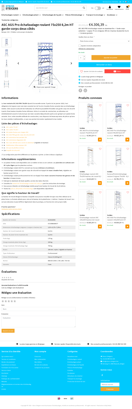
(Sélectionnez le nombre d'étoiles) (18, 298)
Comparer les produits (42, 368)
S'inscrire (38, 356)
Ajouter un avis (8, 331)
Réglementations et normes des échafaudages (16, 385)
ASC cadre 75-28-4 (12, 130)
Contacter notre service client (12, 209)
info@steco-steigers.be (110, 361)
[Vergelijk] (121, 2)
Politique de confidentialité (11, 379)
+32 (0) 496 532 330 (108, 359)
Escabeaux (71, 373)
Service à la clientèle (110, 2)
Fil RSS (4, 389)
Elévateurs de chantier (75, 376)
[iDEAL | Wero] (59, 399)
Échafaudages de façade (76, 365)
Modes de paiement (8, 362)
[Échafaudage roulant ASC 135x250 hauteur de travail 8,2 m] (91, 200)
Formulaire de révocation (10, 368)
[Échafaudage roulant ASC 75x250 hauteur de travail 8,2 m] (91, 157)
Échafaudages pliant (74, 362)
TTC (92, 8)
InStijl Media (107, 405)
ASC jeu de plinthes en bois (15, 148)
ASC (8, 32)
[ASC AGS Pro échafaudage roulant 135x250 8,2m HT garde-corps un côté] (118, 200)
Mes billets (38, 362)
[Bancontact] (72, 399)
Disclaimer (5, 373)
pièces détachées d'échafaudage (22, 189)
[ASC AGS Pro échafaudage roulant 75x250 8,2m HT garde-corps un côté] (91, 113)
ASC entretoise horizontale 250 (16, 137)
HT (103, 8)
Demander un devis (104, 64)
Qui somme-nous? (7, 356)
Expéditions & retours (9, 365)
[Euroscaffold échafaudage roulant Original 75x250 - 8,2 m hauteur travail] (118, 157)
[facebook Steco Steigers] (102, 375)
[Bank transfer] (66, 399)
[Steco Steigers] (10, 8)
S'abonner (110, 389)
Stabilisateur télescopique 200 (16, 145)
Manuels (4, 381)
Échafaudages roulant (75, 359)
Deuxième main (72, 356)
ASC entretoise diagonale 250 (16, 140)
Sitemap (4, 376)
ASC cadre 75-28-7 (12, 127)
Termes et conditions (9, 359)
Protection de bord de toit (76, 381)
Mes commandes (40, 359)
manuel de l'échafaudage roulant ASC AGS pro (27, 183)
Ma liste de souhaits (41, 365)
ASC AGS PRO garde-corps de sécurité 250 (20, 135)
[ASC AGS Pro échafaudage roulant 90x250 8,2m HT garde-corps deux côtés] (118, 113)
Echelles (70, 370)
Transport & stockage (75, 379)
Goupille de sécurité (13, 150)
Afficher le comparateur (86, 49)
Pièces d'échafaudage (75, 368)
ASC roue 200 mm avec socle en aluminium (20, 143)
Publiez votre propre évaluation (22, 32)
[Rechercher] (84, 7)
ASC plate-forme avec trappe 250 (17, 132)
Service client (6, 370)
